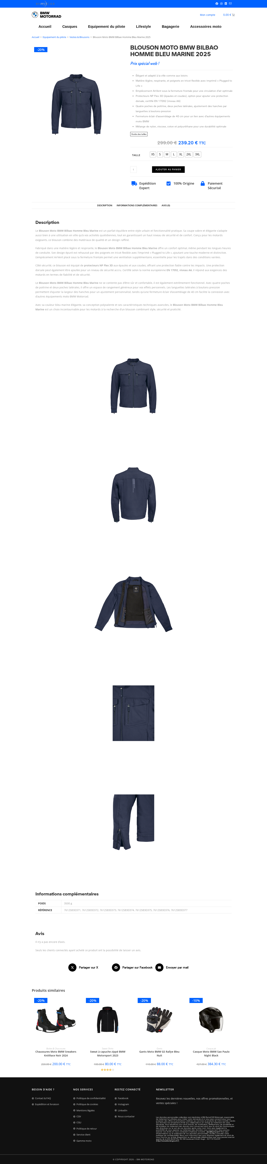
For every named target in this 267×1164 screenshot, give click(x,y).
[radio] (153, 154)
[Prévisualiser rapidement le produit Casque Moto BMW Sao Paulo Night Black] (233, 1002)
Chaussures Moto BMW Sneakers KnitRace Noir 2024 (55, 1053)
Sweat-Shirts (107, 1048)
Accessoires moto (205, 27)
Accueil (45, 27)
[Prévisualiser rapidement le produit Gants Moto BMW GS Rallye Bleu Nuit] (181, 1002)
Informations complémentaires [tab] (137, 205)
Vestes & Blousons (79, 37)
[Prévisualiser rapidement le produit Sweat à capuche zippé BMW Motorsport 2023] (130, 1002)
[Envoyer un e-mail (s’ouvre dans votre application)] (230, 3)
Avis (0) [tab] (166, 205)
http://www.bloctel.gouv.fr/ (167, 1140)
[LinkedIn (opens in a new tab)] (226, 3)
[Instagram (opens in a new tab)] (221, 3)
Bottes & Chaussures (55, 1048)
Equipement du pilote (106, 27)
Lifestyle (143, 27)
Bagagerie (170, 27)
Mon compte (207, 15)
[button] (90, 967)
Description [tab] (104, 205)
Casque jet (211, 1048)
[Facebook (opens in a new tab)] (217, 3)
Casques (69, 27)
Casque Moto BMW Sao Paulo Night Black (211, 1053)
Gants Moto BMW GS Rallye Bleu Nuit (159, 1053)
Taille (136, 155)
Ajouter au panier (168, 169)
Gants (159, 1048)
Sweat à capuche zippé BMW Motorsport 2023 (107, 1053)
